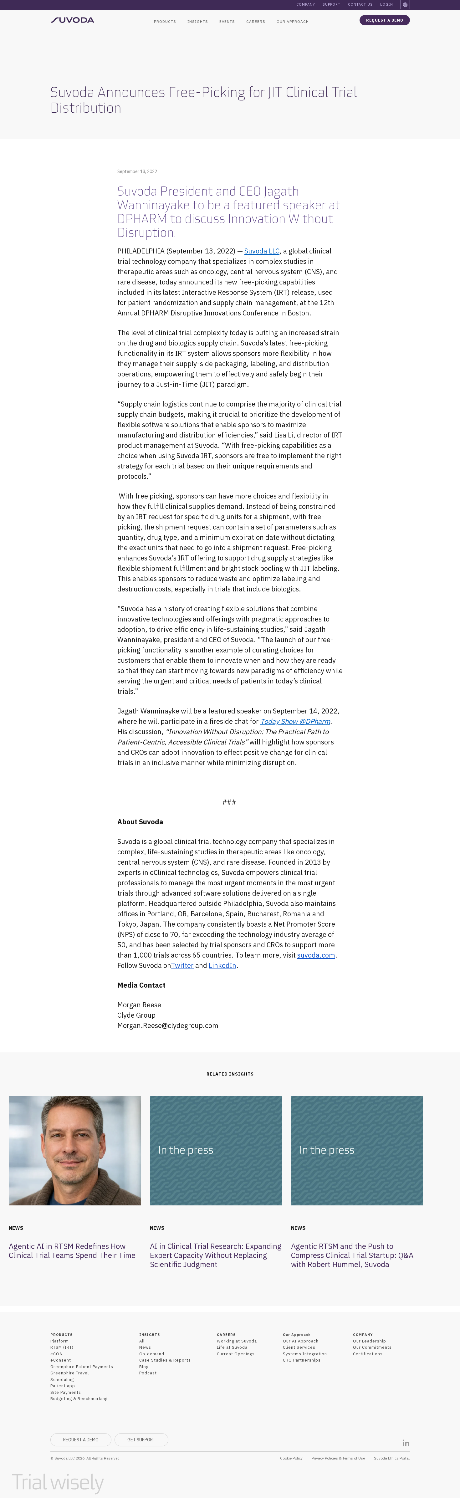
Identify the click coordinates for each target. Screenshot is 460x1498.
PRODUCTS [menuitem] (61, 1334)
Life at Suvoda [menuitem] (232, 1347)
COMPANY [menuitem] (363, 1334)
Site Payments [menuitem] (65, 1392)
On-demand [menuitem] (151, 1354)
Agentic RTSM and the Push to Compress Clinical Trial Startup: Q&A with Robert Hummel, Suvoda (352, 1255)
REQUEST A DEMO (81, 1440)
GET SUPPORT (141, 1440)
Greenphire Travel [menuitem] (69, 1373)
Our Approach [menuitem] (293, 21)
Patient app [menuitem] (62, 1385)
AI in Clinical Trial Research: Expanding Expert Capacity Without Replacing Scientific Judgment (216, 1255)
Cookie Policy (291, 1458)
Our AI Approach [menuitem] (301, 1341)
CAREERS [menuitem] (226, 1334)
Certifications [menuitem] (368, 1354)
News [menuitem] (145, 1347)
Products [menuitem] (165, 21)
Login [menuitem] (386, 4)
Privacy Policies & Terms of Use (338, 1458)
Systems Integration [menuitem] (305, 1354)
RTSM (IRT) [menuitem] (62, 1347)
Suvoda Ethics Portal (392, 1458)
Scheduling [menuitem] (62, 1379)
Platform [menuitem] (59, 1341)
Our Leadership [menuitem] (369, 1341)
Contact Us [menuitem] (360, 4)
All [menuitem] (142, 1341)
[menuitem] (405, 4)
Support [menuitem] (331, 4)
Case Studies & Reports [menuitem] (165, 1360)
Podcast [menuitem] (148, 1373)
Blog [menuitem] (144, 1366)
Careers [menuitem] (255, 21)
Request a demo (384, 20)
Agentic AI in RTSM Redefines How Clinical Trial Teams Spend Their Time (72, 1250)
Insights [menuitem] (197, 21)
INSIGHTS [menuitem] (149, 1334)
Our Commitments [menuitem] (372, 1347)
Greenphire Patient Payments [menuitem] (81, 1366)
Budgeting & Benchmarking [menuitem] (79, 1398)
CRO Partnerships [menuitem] (302, 1360)
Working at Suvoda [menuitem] (237, 1341)
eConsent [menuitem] (60, 1360)
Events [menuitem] (227, 21)
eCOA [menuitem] (56, 1354)
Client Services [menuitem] (299, 1347)
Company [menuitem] (305, 4)
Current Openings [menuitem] (236, 1354)
